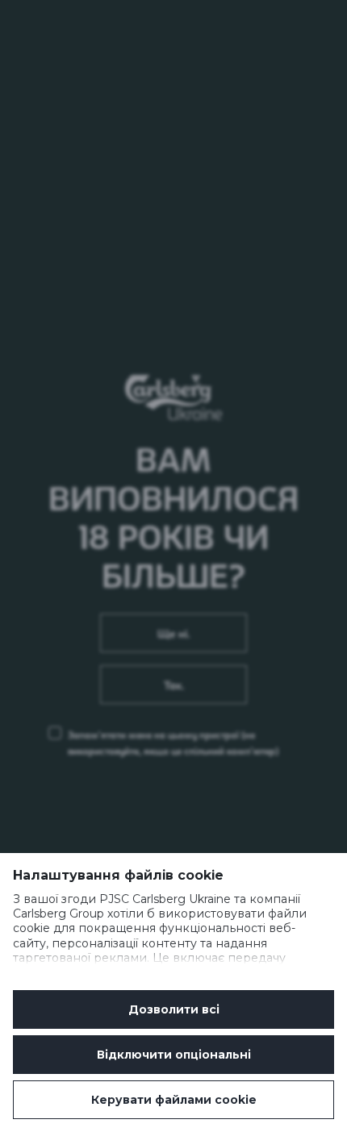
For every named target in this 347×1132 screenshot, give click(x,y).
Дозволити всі (173, 1009)
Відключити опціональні (174, 1054)
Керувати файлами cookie (174, 1099)
